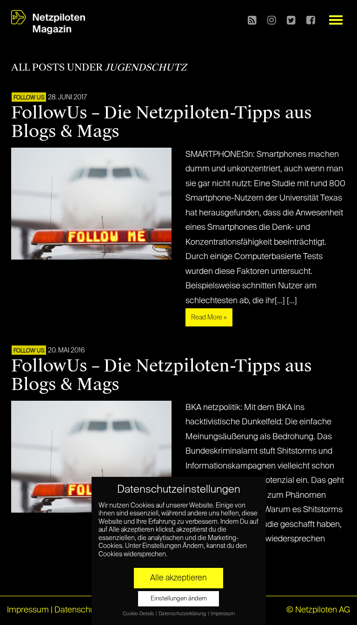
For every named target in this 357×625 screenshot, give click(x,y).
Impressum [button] (223, 614)
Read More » (209, 317)
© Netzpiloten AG (318, 610)
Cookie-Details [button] (139, 614)
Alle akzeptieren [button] (178, 578)
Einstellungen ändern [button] (179, 599)
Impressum (28, 610)
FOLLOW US (28, 98)
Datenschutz (77, 610)
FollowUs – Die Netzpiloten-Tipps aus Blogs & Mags (161, 122)
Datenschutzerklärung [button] (183, 614)
